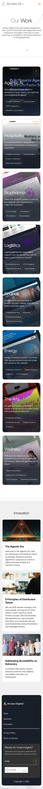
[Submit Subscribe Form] (35, 761)
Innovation (8, 724)
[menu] (38, 4)
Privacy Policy (9, 733)
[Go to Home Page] (15, 5)
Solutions (7, 719)
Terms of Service (11, 738)
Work (6, 713)
